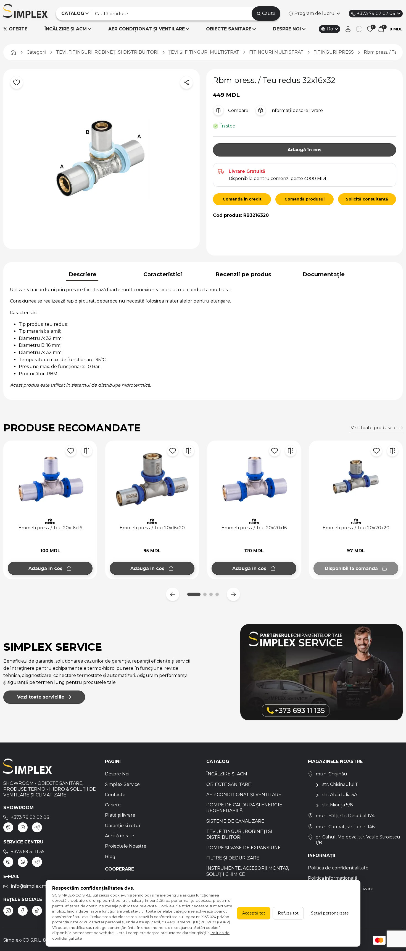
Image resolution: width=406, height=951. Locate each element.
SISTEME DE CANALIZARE (235, 821)
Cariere (113, 804)
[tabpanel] (203, 337)
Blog (110, 856)
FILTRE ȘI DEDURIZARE (232, 858)
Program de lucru (314, 13)
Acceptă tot (253, 913)
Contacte (115, 794)
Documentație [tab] (323, 274)
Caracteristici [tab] (162, 274)
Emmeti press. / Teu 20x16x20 (152, 527)
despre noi (287, 29)
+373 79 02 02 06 (376, 13)
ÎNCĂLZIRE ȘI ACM (65, 29)
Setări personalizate (330, 913)
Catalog (217, 761)
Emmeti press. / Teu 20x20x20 (356, 527)
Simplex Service (122, 784)
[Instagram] (8, 911)
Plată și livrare (120, 815)
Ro (330, 29)
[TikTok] (37, 911)
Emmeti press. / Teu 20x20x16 (254, 527)
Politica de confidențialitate (338, 868)
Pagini (113, 761)
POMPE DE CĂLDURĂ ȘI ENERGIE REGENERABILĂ (244, 807)
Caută (268, 13)
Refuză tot (288, 913)
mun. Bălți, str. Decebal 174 (345, 815)
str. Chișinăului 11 (340, 784)
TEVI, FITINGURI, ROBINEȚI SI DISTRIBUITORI (239, 834)
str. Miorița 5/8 (337, 804)
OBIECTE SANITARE (228, 29)
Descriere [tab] (82, 274)
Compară (238, 110)
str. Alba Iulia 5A (339, 794)
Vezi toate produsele (374, 427)
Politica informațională (332, 878)
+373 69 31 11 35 (27, 851)
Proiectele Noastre (125, 846)
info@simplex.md (30, 886)
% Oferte (15, 29)
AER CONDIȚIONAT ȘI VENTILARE (146, 29)
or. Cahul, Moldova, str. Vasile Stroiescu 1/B (358, 839)
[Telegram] (37, 827)
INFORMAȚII (321, 855)
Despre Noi (117, 774)
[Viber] (8, 827)
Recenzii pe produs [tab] (243, 274)
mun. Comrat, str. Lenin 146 (345, 826)
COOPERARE (119, 869)
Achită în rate (119, 835)
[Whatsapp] (23, 827)
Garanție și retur (123, 825)
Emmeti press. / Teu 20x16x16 (50, 527)
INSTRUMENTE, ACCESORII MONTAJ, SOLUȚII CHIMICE (247, 871)
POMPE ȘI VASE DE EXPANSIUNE (243, 847)
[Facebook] (23, 911)
